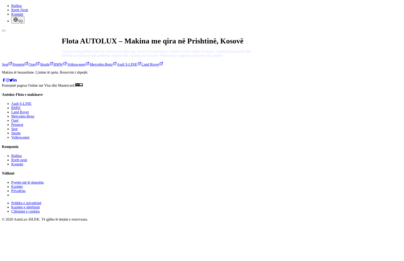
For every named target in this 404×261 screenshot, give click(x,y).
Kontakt (17, 14)
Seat (14, 129)
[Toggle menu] (4, 30)
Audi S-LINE (21, 104)
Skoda (16, 133)
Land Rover (20, 112)
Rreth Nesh (19, 10)
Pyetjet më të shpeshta (27, 182)
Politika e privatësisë (26, 203)
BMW (16, 108)
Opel (14, 120)
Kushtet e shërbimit (25, 207)
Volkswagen (20, 137)
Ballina (16, 6)
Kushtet (17, 187)
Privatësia (18, 191)
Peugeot (17, 125)
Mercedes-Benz (22, 116)
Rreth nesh (19, 160)
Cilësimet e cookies (25, 211)
